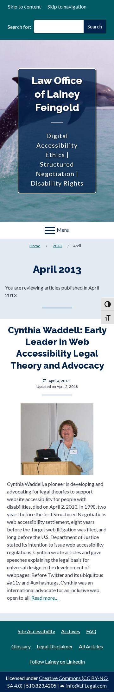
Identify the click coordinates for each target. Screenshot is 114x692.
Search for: (19, 27)
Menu (63, 230)
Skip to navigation (67, 6)
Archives (70, 631)
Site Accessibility (36, 631)
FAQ (91, 631)
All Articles (91, 646)
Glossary (21, 646)
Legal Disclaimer (55, 646)
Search (94, 26)
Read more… (45, 598)
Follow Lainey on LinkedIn (57, 661)
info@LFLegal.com (86, 686)
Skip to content (24, 6)
